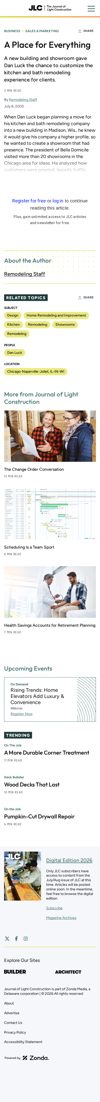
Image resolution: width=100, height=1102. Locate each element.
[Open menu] (91, 9)
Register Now (22, 714)
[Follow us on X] (7, 939)
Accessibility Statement (23, 1042)
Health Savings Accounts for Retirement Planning (49, 625)
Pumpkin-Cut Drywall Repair (39, 816)
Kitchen (13, 324)
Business (12, 31)
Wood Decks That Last (31, 784)
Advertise (11, 1013)
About (9, 1003)
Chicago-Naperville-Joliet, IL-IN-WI (35, 371)
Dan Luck (14, 352)
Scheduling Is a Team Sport (29, 547)
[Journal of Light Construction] (50, 8)
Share (88, 31)
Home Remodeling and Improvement (56, 315)
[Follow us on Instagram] (26, 939)
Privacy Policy (15, 1032)
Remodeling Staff (23, 100)
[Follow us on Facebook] (16, 939)
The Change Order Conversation (34, 469)
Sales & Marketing (42, 31)
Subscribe (54, 908)
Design (12, 315)
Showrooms (65, 324)
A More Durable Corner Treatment (46, 752)
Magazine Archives (61, 918)
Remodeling (37, 324)
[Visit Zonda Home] (27, 1058)
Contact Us (13, 1023)
